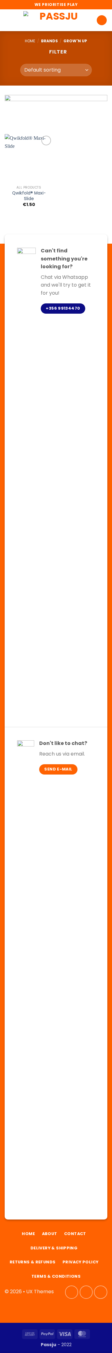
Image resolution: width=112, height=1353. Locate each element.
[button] (8, 20)
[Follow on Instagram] (86, 1292)
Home (30, 41)
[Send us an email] (100, 1292)
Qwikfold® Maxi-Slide (29, 195)
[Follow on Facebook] (71, 1292)
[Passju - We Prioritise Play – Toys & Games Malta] (56, 20)
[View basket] (102, 20)
